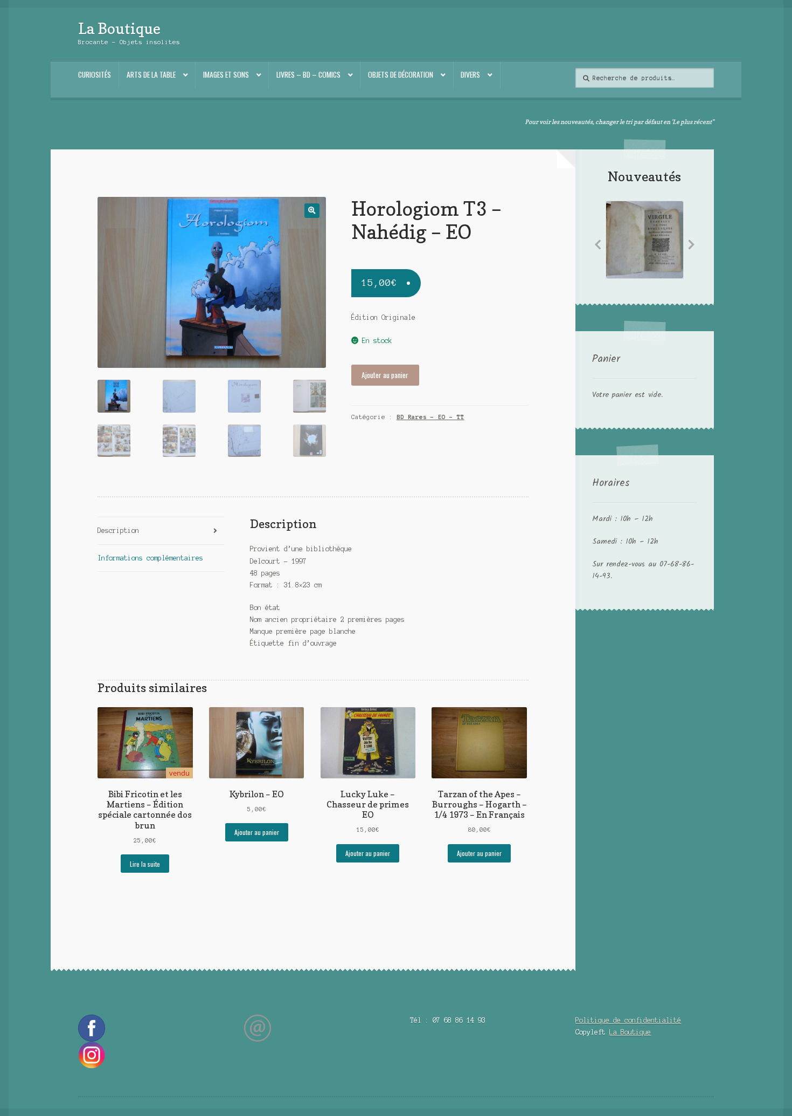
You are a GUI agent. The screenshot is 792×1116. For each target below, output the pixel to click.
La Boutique (119, 28)
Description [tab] (118, 530)
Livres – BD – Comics (308, 74)
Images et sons (226, 74)
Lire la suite (145, 863)
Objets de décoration (400, 74)
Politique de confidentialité (628, 1020)
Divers (470, 74)
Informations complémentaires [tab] (150, 558)
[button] (311, 210)
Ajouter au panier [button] (256, 832)
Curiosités (94, 74)
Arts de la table (151, 74)
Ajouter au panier (385, 374)
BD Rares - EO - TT (430, 417)
